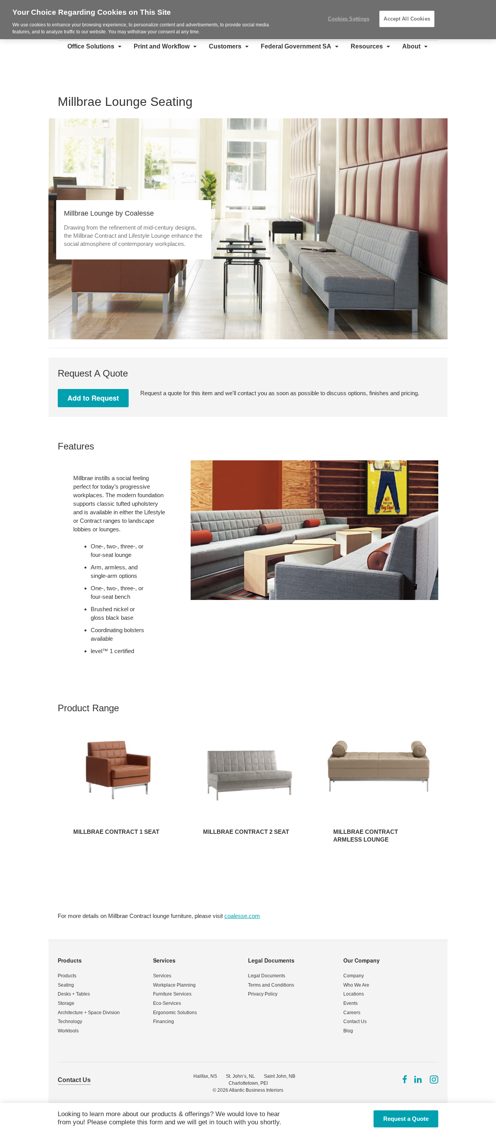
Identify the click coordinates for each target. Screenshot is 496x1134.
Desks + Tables (74, 994)
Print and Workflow (161, 46)
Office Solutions (90, 46)
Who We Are (356, 985)
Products (70, 960)
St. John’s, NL (240, 1076)
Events (350, 1003)
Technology (70, 1021)
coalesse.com (242, 916)
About (411, 46)
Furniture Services (172, 994)
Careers (351, 1012)
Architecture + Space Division (89, 1012)
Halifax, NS (205, 1076)
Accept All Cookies (407, 19)
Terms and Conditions (271, 985)
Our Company (361, 960)
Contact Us (355, 1021)
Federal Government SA (296, 46)
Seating (66, 985)
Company (353, 975)
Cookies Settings (348, 19)
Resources (367, 46)
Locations (353, 994)
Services (164, 960)
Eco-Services (167, 1003)
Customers (225, 46)
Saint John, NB (279, 1076)
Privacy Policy (262, 994)
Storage (66, 1003)
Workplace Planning (174, 985)
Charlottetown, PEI (248, 1083)
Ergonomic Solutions (175, 1012)
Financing (163, 1021)
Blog (348, 1031)
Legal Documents (271, 960)
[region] (248, 19)
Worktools (68, 1031)
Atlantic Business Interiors (256, 1090)
